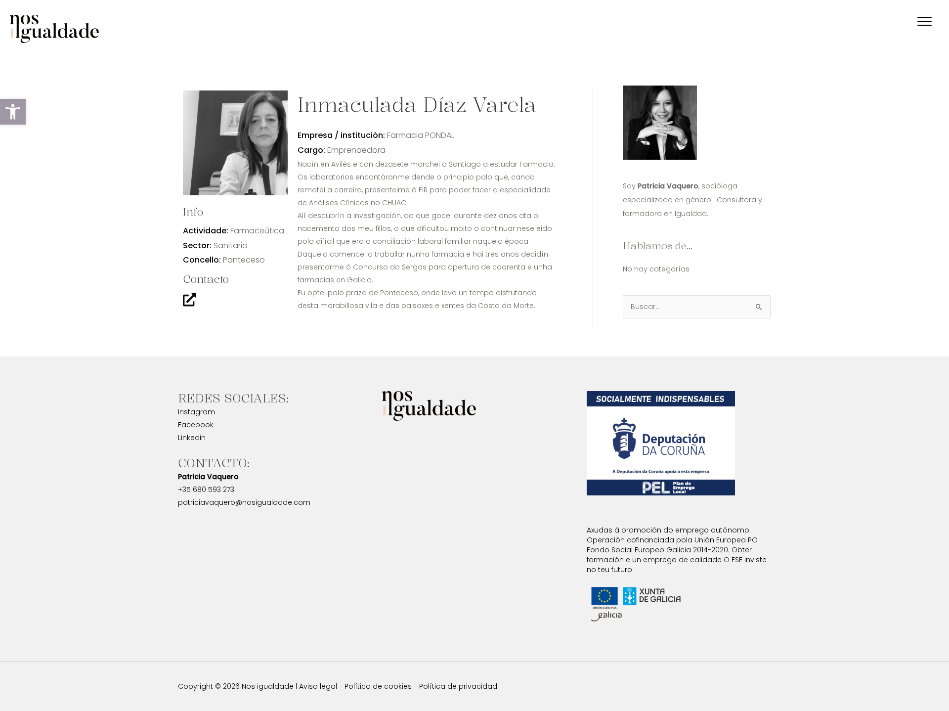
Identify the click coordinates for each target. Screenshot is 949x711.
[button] (13, 112)
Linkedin (192, 438)
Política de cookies (378, 686)
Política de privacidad (458, 686)
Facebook (196, 425)
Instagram (196, 412)
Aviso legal (318, 686)
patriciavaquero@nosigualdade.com (244, 502)
